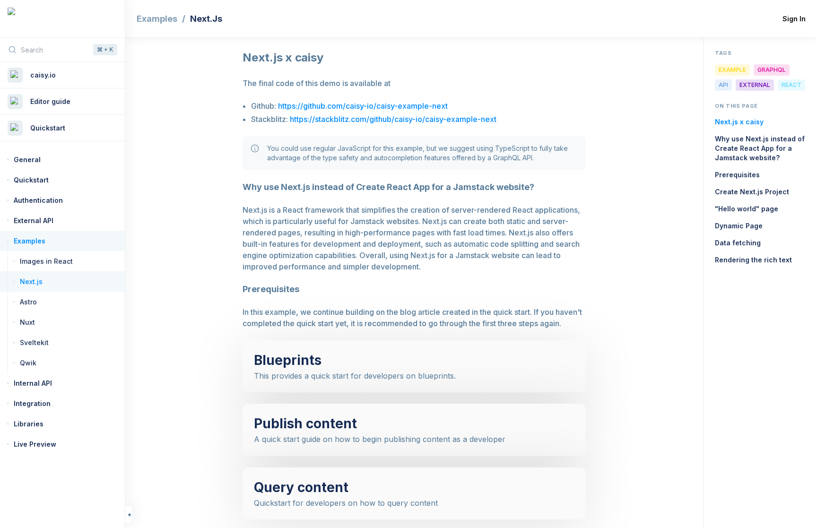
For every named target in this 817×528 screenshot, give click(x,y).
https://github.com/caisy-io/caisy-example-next (363, 106)
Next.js (206, 19)
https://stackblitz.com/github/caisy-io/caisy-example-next (393, 119)
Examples (157, 19)
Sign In (794, 19)
